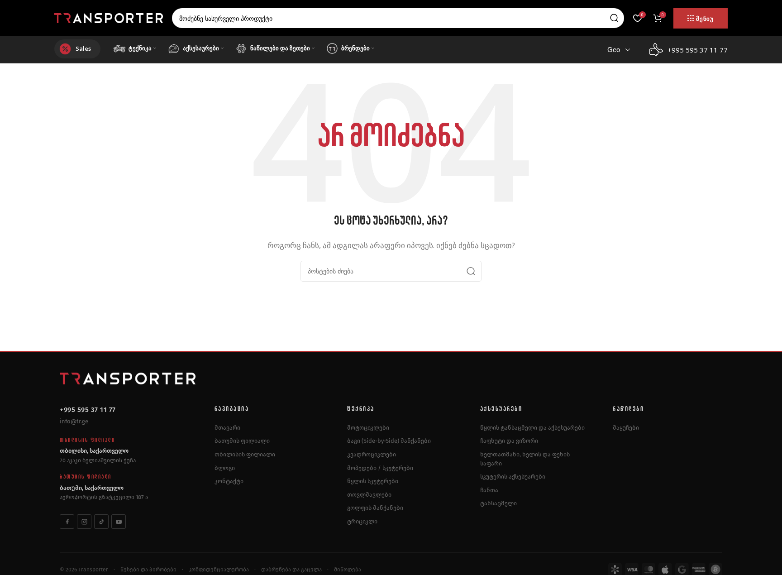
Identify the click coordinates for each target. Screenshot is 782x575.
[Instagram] (84, 521)
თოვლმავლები (369, 494)
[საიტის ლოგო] (108, 17)
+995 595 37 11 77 (88, 410)
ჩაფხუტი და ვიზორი (509, 440)
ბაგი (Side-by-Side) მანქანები (389, 440)
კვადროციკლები (371, 454)
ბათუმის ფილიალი (242, 440)
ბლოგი (225, 468)
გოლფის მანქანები (375, 507)
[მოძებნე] (614, 18)
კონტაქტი (229, 481)
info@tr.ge (74, 421)
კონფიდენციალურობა (219, 569)
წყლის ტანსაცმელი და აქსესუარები (532, 427)
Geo (613, 49)
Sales (83, 48)
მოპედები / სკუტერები (380, 468)
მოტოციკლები (368, 427)
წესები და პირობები (148, 569)
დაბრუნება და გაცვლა (291, 569)
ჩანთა (489, 490)
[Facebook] (67, 521)
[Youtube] (118, 521)
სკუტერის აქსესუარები (512, 476)
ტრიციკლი (362, 521)
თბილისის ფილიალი (245, 454)
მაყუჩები (626, 427)
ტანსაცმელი (498, 503)
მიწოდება (347, 569)
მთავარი (227, 427)
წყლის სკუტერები (372, 481)
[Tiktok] (101, 521)
